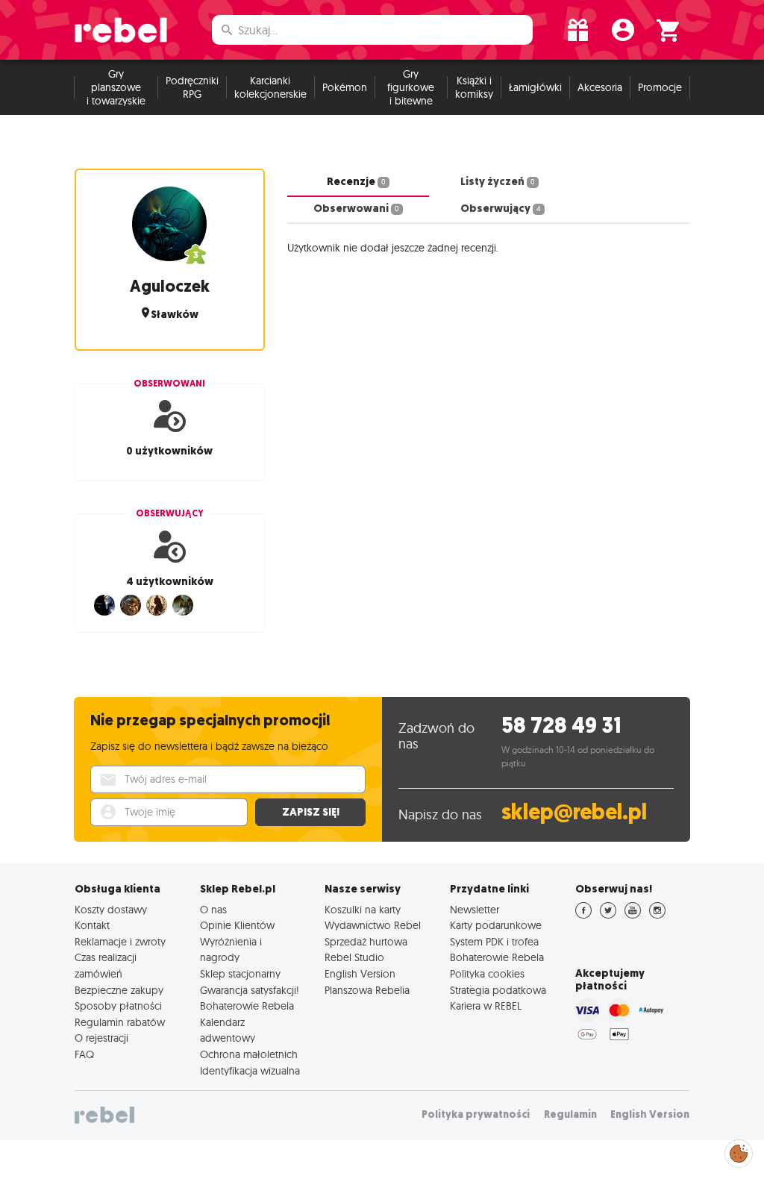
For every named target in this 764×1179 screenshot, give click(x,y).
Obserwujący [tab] (500, 208)
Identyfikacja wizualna (250, 1071)
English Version (360, 974)
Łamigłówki (535, 87)
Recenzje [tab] (356, 181)
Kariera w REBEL (486, 1006)
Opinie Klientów (237, 925)
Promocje (660, 87)
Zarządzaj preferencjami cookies (738, 1151)
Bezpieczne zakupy (119, 990)
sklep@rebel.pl (574, 812)
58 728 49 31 (561, 725)
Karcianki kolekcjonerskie (270, 87)
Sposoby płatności (118, 1006)
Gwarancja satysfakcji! (249, 990)
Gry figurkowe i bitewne (410, 87)
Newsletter (474, 909)
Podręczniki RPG (192, 87)
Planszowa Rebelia (367, 990)
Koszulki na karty (363, 909)
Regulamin (570, 1114)
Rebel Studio (354, 957)
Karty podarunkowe (496, 925)
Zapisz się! (310, 811)
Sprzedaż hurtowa (366, 941)
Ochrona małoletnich (249, 1054)
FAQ (84, 1054)
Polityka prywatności (476, 1114)
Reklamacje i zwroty (120, 941)
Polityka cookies (487, 974)
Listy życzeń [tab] (497, 181)
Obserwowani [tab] (356, 208)
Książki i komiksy (474, 87)
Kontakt (92, 925)
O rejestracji (101, 1038)
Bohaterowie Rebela (247, 1006)
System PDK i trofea (494, 941)
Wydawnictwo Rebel (373, 925)
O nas (213, 909)
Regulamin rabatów (120, 1022)
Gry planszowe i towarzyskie (116, 87)
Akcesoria (599, 87)
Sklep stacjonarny (240, 974)
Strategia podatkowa (498, 990)
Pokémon (344, 87)
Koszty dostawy (111, 909)
